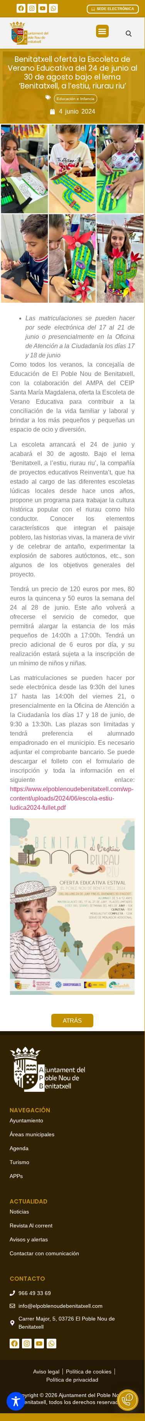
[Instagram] (31, 8)
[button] (102, 31)
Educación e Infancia (75, 99)
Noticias (19, 1212)
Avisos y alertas (29, 1239)
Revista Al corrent (31, 1225)
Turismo (19, 1162)
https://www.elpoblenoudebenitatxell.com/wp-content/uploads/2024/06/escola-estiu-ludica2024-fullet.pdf (71, 798)
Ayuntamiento (26, 1120)
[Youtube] (42, 8)
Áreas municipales (32, 1134)
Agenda (19, 1148)
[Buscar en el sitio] (128, 33)
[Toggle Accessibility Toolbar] (16, 1401)
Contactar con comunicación (44, 1253)
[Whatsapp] (53, 8)
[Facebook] (21, 8)
